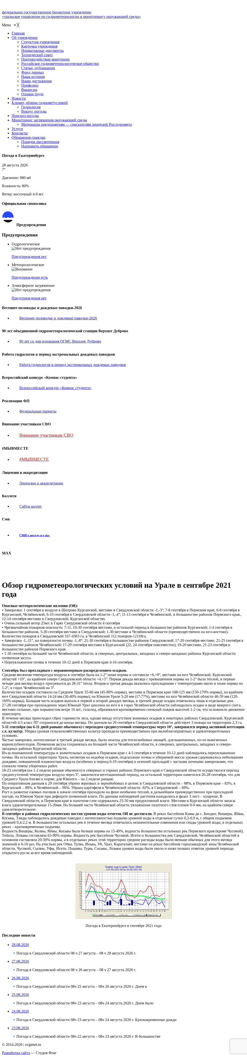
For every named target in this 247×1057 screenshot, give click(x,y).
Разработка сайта (16, 1053)
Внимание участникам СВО (46, 435)
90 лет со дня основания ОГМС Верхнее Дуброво (60, 341)
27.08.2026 (20, 961)
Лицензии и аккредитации (41, 483)
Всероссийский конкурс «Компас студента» (55, 388)
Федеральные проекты (37, 411)
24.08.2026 (20, 1011)
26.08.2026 (20, 978)
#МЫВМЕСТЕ (34, 459)
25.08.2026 (20, 995)
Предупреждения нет (29, 257)
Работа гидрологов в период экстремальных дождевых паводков (72, 365)
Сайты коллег (30, 506)
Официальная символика (34, 213)
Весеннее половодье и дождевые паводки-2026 (58, 318)
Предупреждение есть (30, 277)
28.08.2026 (20, 945)
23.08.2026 (20, 1028)
